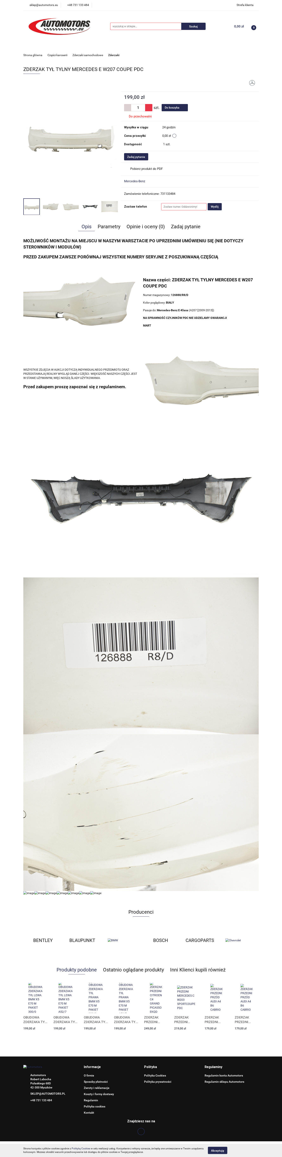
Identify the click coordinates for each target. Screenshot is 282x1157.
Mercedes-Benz (134, 181)
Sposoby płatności (96, 1081)
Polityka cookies (94, 1106)
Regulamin (91, 1100)
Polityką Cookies (81, 1148)
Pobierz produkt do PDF (146, 169)
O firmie (89, 1075)
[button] (92, 1067)
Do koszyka (172, 107)
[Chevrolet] (199, 940)
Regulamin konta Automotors (224, 1075)
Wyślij (215, 206)
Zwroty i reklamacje (96, 1088)
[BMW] (82, 940)
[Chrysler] (239, 940)
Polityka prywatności (157, 1081)
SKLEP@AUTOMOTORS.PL (47, 1093)
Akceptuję (217, 1150)
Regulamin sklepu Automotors (224, 1081)
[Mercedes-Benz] (252, 82)
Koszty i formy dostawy (99, 1094)
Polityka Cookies (155, 1075)
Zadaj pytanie (136, 157)
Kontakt (89, 1112)
